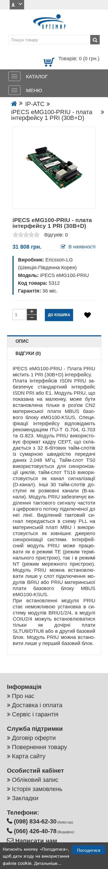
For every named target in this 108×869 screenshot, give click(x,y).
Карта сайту (28, 756)
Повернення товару (39, 747)
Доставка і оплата (37, 705)
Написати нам (35, 840)
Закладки (25, 798)
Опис (22, 341)
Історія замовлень (37, 788)
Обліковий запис (35, 779)
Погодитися (88, 849)
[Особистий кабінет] (17, 4)
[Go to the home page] (14, 103)
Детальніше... (47, 862)
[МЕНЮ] (14, 90)
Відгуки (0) (28, 353)
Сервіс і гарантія (35, 714)
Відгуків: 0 (56, 235)
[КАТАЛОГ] (14, 76)
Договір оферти (34, 737)
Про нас (23, 695)
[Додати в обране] (87, 315)
